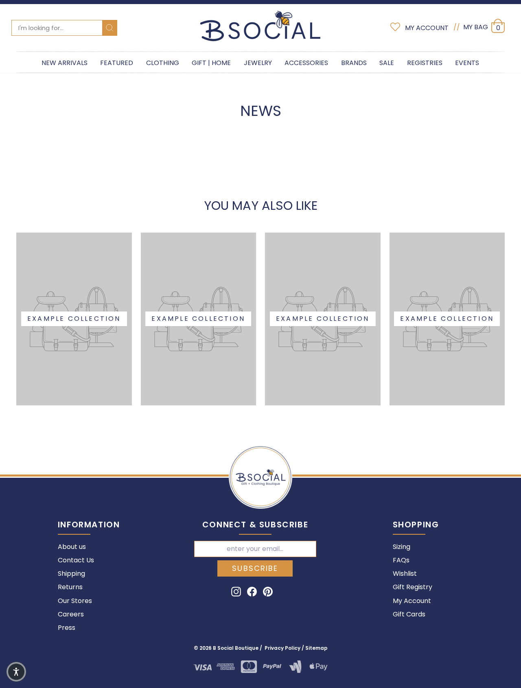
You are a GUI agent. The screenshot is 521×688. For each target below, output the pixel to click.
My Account (412, 600)
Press (66, 627)
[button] (16, 671)
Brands (354, 62)
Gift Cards (409, 614)
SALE (386, 62)
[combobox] (64, 28)
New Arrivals (65, 62)
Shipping (71, 573)
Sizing (401, 546)
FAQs (401, 560)
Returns (70, 587)
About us (72, 546)
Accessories (306, 62)
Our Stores (75, 600)
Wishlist (405, 573)
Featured (116, 62)
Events (467, 62)
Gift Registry (412, 587)
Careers (71, 614)
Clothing (162, 62)
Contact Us (76, 560)
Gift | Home (211, 62)
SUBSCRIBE (255, 568)
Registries (424, 62)
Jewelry (258, 62)
